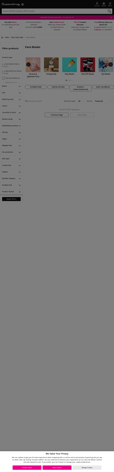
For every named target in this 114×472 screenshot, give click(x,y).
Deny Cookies (57, 467)
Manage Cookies (87, 467)
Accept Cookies (27, 467)
